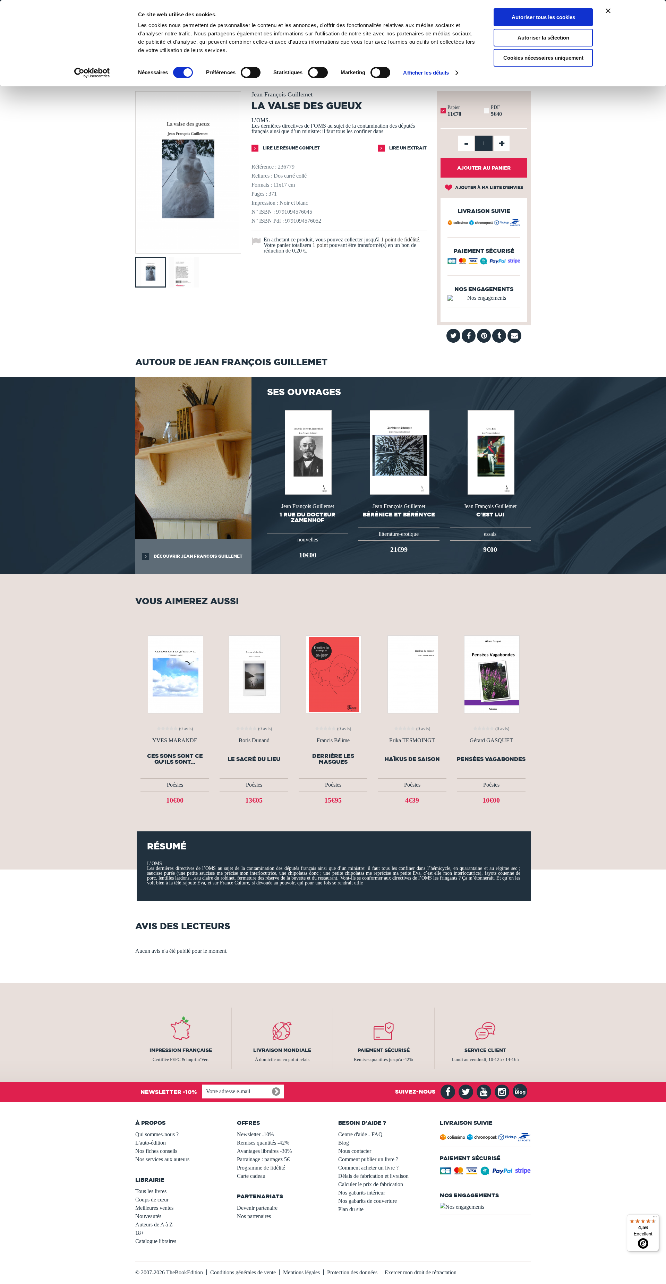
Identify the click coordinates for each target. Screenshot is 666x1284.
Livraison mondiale (282, 1050)
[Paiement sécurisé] (483, 262)
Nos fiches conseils (156, 1151)
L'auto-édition (150, 1143)
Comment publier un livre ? (368, 1159)
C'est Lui (490, 514)
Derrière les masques (333, 759)
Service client (485, 1050)
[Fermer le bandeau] (608, 10)
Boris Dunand (254, 740)
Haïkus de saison (412, 759)
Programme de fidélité (261, 1168)
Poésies (175, 785)
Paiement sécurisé (384, 1050)
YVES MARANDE (174, 740)
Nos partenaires (254, 1216)
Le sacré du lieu (254, 759)
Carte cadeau (251, 1176)
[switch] (251, 72)
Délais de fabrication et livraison (373, 1176)
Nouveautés (148, 1216)
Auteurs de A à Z (154, 1224)
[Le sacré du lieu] (254, 674)
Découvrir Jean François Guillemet (197, 556)
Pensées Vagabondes (491, 759)
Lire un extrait (407, 148)
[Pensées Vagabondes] (491, 674)
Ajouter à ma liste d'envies (488, 187)
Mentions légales (301, 1272)
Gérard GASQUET (491, 740)
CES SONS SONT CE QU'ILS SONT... (175, 759)
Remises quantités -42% (263, 1143)
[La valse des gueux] (188, 248)
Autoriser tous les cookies (543, 17)
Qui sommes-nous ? (157, 1134)
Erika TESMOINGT (412, 740)
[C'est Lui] (490, 452)
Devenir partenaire (257, 1208)
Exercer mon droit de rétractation (420, 1272)
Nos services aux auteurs (162, 1159)
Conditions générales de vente (243, 1272)
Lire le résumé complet (291, 148)
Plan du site (351, 1209)
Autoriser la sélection (543, 38)
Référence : (263, 167)
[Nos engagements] (483, 298)
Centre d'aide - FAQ (360, 1134)
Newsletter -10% (255, 1134)
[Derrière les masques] (333, 674)
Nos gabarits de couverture (367, 1201)
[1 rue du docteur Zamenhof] (307, 452)
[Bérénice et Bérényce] (398, 452)
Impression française (181, 1050)
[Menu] (655, 1218)
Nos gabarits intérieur (361, 1193)
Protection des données (352, 1272)
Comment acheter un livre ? (368, 1168)
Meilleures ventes (154, 1208)
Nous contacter (354, 1151)
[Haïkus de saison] (412, 674)
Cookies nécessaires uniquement (543, 58)
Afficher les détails (426, 73)
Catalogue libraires (155, 1241)
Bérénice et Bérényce (399, 514)
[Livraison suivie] (483, 223)
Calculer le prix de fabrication (370, 1184)
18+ (139, 1233)
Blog (343, 1143)
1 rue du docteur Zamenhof (307, 517)
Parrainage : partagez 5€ (263, 1159)
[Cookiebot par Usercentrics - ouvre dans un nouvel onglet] (92, 73)
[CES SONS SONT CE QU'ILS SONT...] (174, 674)
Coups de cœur (152, 1199)
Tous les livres (150, 1191)
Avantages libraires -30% (264, 1151)
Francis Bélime (333, 740)
